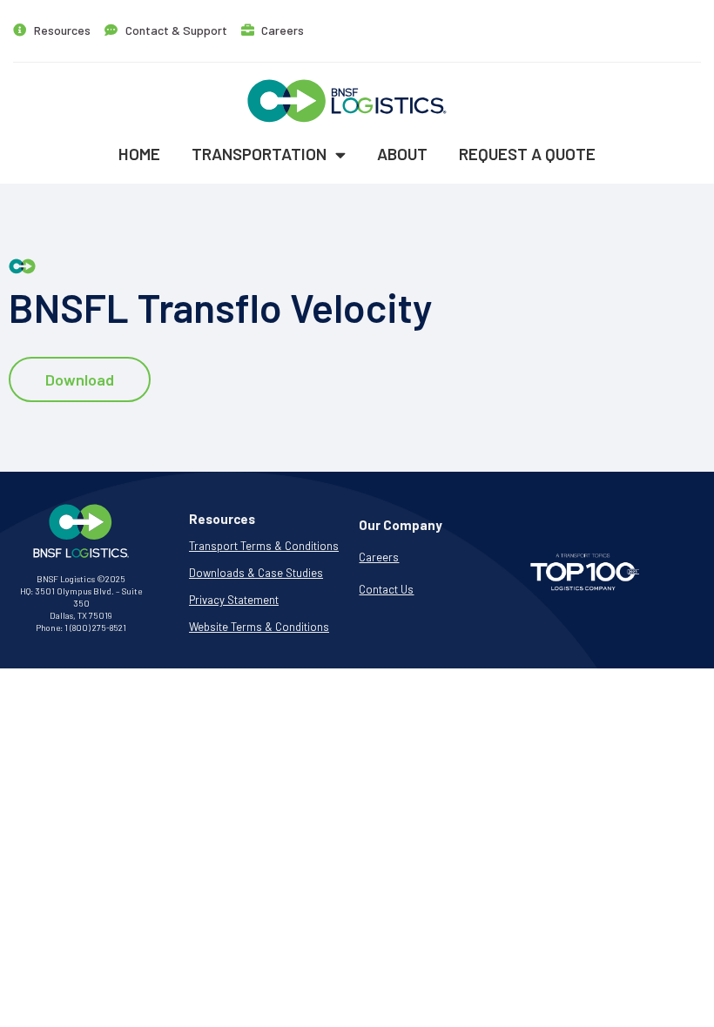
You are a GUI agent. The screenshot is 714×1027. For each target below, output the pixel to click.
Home (139, 154)
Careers (379, 557)
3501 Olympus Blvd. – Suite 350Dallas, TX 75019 (88, 603)
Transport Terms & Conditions (264, 546)
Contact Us (386, 589)
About (402, 154)
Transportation (259, 154)
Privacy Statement (234, 600)
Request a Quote (527, 154)
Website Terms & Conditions (259, 627)
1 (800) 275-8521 (95, 627)
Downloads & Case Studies (256, 573)
